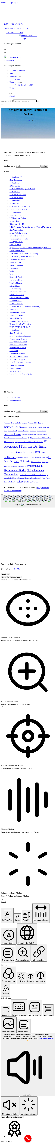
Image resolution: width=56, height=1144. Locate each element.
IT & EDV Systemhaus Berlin (22, 256)
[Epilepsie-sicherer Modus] (2, 899)
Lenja (12, 274)
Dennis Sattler (15, 368)
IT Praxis (25, 461)
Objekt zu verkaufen (18, 292)
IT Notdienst (15, 200)
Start (29, 120)
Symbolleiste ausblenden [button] (11, 577)
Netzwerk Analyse (17, 277)
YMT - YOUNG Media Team (21, 327)
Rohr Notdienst (16, 333)
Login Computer (16, 265)
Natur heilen (15, 309)
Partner (12, 88)
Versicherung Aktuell (18, 339)
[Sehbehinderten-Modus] (2, 644)
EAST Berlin (15, 186)
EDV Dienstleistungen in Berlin (22, 189)
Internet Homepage (23, 430)
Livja (12, 271)
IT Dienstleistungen (17, 70)
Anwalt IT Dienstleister (19, 356)
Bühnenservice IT (17, 224)
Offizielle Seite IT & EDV (20, 206)
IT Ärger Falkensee (18, 478)
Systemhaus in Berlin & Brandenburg (25, 306)
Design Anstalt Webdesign (20, 324)
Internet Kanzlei (41, 430)
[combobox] (28, 501)
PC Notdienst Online (18, 218)
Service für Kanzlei (10, 482)
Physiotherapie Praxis (18, 209)
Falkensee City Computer (28, 427)
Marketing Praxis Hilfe (19, 239)
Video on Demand (17, 365)
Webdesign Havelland (32, 482)
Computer (7, 423)
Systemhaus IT (15, 177)
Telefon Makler (16, 283)
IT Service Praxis (16, 304)
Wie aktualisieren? (46, 1038)
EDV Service (15, 397)
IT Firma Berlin (31, 446)
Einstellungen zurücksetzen (12, 1117)
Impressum (14, 76)
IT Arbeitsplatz (15, 301)
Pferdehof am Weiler (18, 259)
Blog (11, 73)
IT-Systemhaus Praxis (21, 442)
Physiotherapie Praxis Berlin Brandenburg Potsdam (30, 248)
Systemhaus (14, 183)
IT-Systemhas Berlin (36, 438)
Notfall (12, 96)
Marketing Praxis (29, 478)
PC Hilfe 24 (14, 203)
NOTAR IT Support (17, 359)
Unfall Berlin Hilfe (17, 236)
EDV (35, 423)
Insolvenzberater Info (18, 345)
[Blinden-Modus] (2, 835)
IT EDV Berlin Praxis (18, 233)
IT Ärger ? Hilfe (16, 242)
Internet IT (33, 430)
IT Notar (16, 462)
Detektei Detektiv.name (19, 321)
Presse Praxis (45, 478)
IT (28, 438)
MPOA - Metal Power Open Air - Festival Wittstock (30, 227)
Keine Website (15, 262)
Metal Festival (15, 245)
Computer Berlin (16, 423)
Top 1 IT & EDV (16, 315)
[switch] (2, 643)
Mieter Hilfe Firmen (18, 318)
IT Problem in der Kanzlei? (21, 336)
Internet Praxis (12, 434)
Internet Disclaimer (17, 312)
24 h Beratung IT (16, 215)
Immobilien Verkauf (18, 348)
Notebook (38, 478)
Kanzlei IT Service (17, 353)
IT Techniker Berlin (26, 475)
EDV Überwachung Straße (20, 362)
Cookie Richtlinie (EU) (24, 85)
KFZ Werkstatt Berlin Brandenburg (24, 253)
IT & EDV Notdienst (18, 195)
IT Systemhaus (15, 212)
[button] (7, 915)
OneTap (17, 569)
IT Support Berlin (36, 462)
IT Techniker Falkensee (39, 475)
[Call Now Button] (28, 1138)
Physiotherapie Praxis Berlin (21, 374)
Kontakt (18, 79)
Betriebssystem (16, 180)
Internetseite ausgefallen (29, 434)
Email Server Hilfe (17, 251)
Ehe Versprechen (16, 230)
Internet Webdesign (21, 438)
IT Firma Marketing (22, 457)
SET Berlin (14, 351)
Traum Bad (14, 268)
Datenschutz (15, 82)
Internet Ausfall (12, 430)
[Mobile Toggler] (21, 82)
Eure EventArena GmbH (19, 298)
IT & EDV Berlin (16, 198)
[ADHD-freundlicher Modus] (2, 771)
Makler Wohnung (17, 295)
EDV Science (15, 192)
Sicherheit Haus (16, 280)
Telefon (20, 481)
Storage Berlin (15, 221)
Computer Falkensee (27, 423)
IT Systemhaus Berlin (18, 342)
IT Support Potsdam (17, 466)
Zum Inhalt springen (9, 2)
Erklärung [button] (5, 574)
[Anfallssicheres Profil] (2, 707)
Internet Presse (15, 286)
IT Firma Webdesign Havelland (38, 457)
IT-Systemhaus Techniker (35, 442)
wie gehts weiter (16, 371)
